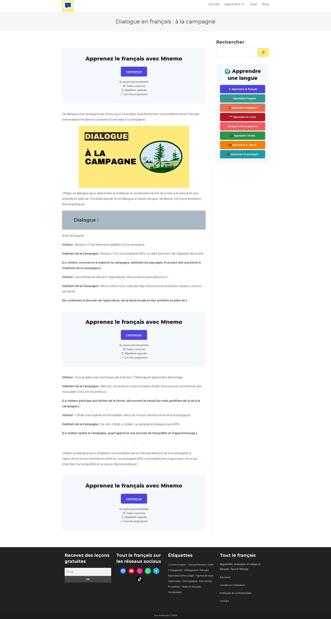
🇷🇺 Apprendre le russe (242, 117)
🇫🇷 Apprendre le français (242, 89)
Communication (177, 564)
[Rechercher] (263, 52)
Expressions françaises (181, 575)
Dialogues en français (196, 570)
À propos (225, 577)
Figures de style (204, 575)
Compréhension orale (200, 564)
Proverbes (174, 586)
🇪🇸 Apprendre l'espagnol (242, 107)
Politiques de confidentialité (235, 593)
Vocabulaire (175, 592)
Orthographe (189, 581)
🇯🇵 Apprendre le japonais (243, 126)
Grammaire (174, 581)
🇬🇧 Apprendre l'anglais (242, 98)
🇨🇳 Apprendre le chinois (242, 144)
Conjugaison (175, 570)
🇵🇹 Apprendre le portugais (242, 154)
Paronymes (205, 581)
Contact (224, 601)
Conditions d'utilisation (232, 585)
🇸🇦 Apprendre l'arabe (242, 135)
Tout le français (238, 555)
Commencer (134, 71)
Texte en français (191, 586)
